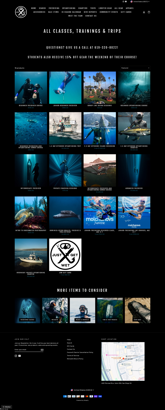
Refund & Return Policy (75, 359)
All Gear (119, 8)
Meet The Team (75, 16)
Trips (93, 8)
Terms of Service (73, 355)
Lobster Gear (105, 8)
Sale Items (53, 12)
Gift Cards (126, 12)
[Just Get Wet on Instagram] (16, 356)
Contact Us (91, 16)
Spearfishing (69, 8)
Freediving (54, 8)
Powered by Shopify (82, 400)
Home (33, 8)
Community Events (109, 12)
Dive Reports (90, 12)
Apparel (130, 8)
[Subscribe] (42, 349)
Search (42, 8)
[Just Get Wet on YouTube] (19, 356)
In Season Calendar (71, 12)
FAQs (69, 339)
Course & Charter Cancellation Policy (80, 352)
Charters (83, 8)
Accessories (39, 12)
